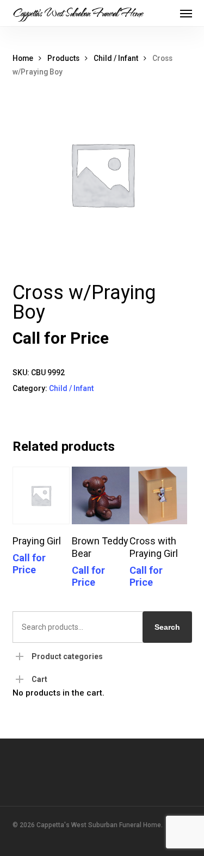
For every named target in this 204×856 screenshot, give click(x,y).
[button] (186, 13)
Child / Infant (116, 58)
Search (167, 627)
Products (63, 58)
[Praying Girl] (41, 495)
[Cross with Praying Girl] (158, 495)
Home (23, 58)
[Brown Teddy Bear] (100, 495)
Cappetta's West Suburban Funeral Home (78, 13)
